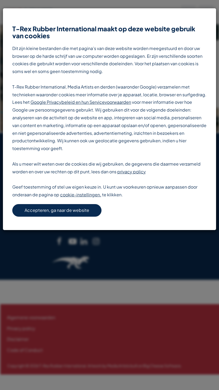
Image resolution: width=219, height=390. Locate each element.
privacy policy (131, 171)
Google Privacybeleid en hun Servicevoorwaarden (80, 102)
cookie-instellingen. (80, 194)
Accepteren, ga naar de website (57, 210)
